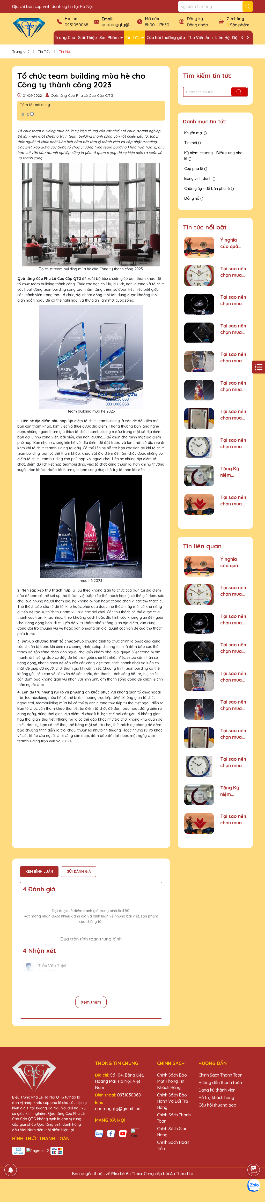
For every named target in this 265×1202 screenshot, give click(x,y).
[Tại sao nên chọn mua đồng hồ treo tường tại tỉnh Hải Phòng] (199, 275)
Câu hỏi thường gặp (165, 37)
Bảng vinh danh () (200, 178)
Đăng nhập (197, 24)
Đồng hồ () (193, 198)
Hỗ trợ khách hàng (216, 1097)
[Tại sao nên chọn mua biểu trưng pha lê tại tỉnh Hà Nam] (199, 361)
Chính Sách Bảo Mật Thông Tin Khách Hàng (172, 1081)
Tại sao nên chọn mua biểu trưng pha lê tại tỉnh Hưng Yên (233, 386)
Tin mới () (192, 142)
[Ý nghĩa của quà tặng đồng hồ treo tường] (199, 247)
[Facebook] (111, 1133)
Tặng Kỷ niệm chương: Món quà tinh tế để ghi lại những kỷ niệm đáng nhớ (232, 472)
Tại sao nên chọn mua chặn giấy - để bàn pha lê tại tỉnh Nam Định (233, 300)
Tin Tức (133, 37)
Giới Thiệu (87, 37)
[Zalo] (99, 1133)
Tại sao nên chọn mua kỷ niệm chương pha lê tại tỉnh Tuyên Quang (233, 500)
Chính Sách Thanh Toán (220, 1075)
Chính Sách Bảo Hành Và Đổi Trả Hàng (172, 1101)
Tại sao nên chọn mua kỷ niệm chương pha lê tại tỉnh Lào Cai (233, 329)
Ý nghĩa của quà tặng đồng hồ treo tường (231, 243)
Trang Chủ (65, 37)
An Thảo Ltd (181, 1173)
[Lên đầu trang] (254, 1155)
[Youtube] (123, 1133)
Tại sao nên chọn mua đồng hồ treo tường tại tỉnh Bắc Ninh (233, 443)
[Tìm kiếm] (247, 6)
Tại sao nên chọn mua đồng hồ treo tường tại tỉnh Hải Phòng (233, 272)
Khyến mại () (195, 132)
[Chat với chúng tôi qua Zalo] (253, 1185)
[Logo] (29, 28)
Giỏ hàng (235, 18)
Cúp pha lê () (195, 168)
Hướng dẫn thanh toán (220, 1082)
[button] (27, 114)
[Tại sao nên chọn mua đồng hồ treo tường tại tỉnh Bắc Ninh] (199, 447)
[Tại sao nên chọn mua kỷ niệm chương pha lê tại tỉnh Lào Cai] (199, 333)
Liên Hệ (222, 37)
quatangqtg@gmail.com (125, 24)
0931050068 (76, 24)
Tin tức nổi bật (205, 227)
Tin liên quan (202, 546)
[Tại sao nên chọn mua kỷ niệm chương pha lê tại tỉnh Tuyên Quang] (199, 504)
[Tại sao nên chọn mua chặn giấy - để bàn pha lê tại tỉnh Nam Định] (199, 304)
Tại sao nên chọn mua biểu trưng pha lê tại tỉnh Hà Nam (233, 357)
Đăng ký (195, 18)
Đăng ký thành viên (216, 1090)
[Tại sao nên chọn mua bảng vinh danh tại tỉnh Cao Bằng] (199, 418)
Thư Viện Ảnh (200, 37)
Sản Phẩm (109, 37)
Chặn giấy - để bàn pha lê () (209, 188)
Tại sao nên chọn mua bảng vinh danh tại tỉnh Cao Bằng (233, 414)
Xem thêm (91, 1002)
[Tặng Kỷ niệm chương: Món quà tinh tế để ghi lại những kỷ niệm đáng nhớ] (199, 475)
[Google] (135, 1133)
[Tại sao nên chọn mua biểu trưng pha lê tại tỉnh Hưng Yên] (199, 390)
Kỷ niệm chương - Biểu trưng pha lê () (213, 155)
